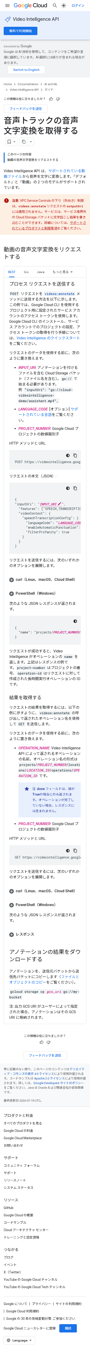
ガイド (49, 89)
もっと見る (61, 272)
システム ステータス (18, 1188)
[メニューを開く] (7, 5)
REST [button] (11, 272)
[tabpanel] (45, 650)
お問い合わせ (13, 1145)
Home (8, 84)
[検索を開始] (55, 5)
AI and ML (51, 84)
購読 (68, 1328)
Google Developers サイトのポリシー (58, 1083)
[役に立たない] (57, 99)
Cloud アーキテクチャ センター (26, 1230)
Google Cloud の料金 (18, 1131)
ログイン (78, 5)
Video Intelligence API (36, 19)
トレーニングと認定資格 (21, 1237)
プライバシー (41, 1304)
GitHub (8, 1208)
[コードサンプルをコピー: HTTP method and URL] (75, 455)
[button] (26, 271)
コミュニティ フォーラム (22, 1165)
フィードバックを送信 (25, 109)
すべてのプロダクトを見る (23, 1123)
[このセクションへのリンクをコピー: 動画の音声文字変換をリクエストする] (25, 257)
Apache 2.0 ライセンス (49, 1078)
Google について (15, 1304)
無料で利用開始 (20, 31)
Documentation (28, 84)
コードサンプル (15, 1222)
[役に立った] (51, 99)
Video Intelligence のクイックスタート (48, 338)
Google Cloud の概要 (18, 1215)
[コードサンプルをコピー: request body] (75, 488)
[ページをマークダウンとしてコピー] (24, 142)
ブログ (8, 1257)
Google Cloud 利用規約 (22, 1311)
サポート (10, 1173)
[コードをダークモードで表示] (68, 455)
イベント (10, 1265)
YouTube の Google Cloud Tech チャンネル (34, 1287)
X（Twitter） (13, 1272)
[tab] (12, 271)
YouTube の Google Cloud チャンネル (30, 1279)
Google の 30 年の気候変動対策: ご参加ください (40, 1318)
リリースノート (15, 1180)
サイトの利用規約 (68, 1304)
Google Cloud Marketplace (23, 1138)
